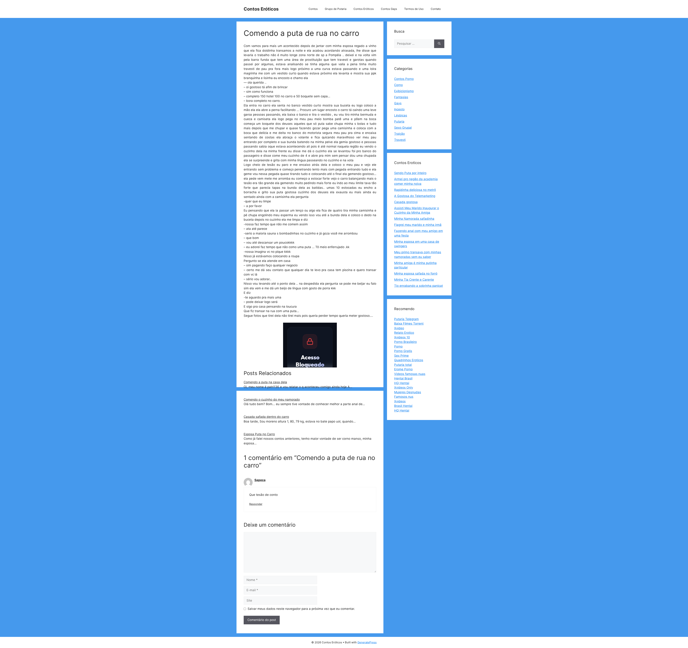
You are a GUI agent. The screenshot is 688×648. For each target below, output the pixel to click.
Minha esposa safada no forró (415, 273)
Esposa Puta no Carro (259, 434)
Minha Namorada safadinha (414, 218)
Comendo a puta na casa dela (265, 382)
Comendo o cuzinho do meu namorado (272, 399)
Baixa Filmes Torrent (409, 323)
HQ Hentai (401, 383)
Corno (398, 85)
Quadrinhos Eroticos (408, 360)
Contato (436, 9)
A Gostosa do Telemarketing (414, 196)
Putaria (399, 121)
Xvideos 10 (402, 337)
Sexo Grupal (403, 127)
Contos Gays (389, 9)
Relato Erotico (404, 332)
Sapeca (260, 480)
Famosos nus (403, 396)
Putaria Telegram (406, 319)
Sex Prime (401, 355)
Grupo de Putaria (335, 9)
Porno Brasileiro (405, 342)
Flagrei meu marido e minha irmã (417, 225)
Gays (398, 103)
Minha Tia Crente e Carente (414, 279)
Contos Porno (404, 79)
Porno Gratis (403, 351)
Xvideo (399, 328)
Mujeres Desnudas (407, 392)
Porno (398, 346)
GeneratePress (367, 642)
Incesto (399, 109)
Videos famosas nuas (409, 374)
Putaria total (403, 365)
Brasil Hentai (403, 406)
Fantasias (401, 97)
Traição (399, 134)
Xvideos (400, 401)
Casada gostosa (406, 202)
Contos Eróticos (261, 9)
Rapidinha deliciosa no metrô (415, 190)
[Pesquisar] (439, 43)
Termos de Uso (414, 9)
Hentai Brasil (403, 378)
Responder (255, 503)
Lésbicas (400, 115)
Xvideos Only (403, 387)
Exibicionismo (404, 91)
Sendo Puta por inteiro (410, 173)
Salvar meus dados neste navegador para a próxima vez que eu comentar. (301, 609)
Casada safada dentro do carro (266, 417)
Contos (313, 9)
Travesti (400, 140)
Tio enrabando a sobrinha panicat (418, 286)
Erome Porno (403, 369)
